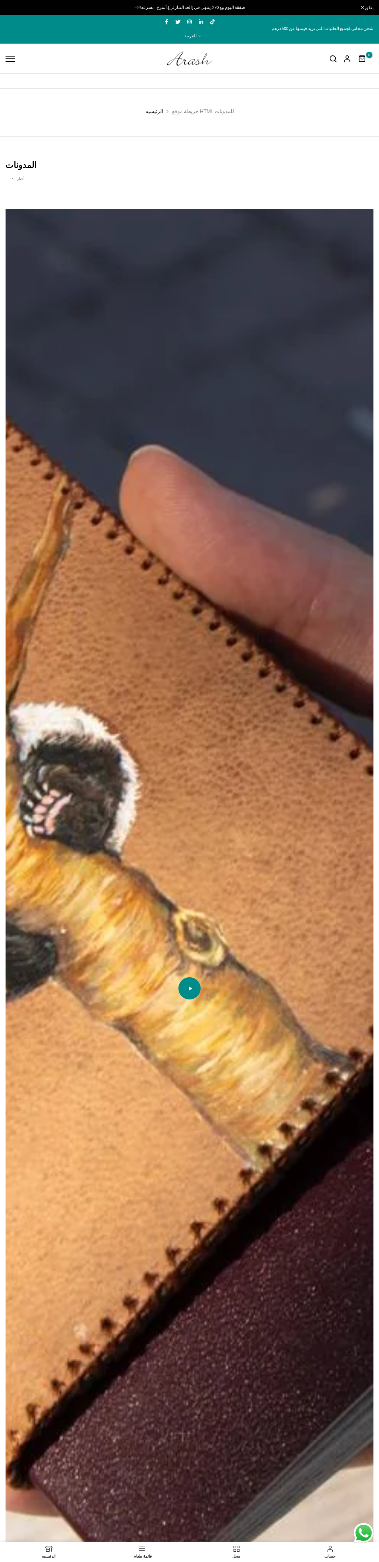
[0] (362, 59)
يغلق (13, 8)
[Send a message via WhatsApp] (363, 1533)
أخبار (20, 179)
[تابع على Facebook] (167, 22)
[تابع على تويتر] (178, 22)
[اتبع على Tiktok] (212, 22)
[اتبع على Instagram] (189, 22)
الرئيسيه (154, 111)
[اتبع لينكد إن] (201, 22)
